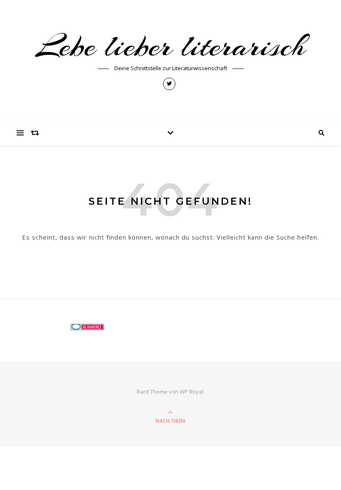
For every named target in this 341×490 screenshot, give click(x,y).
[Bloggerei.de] (171, 327)
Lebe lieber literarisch (170, 46)
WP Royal (191, 391)
